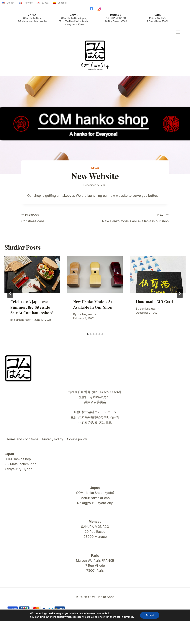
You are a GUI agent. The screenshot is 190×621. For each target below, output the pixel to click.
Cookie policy (77, 439)
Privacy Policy (52, 439)
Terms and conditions (22, 439)
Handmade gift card (154, 301)
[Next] (180, 293)
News (95, 168)
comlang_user (22, 319)
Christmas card (32, 218)
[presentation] (32, 274)
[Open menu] (180, 32)
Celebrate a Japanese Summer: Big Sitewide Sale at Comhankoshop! (31, 307)
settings (128, 617)
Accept (150, 615)
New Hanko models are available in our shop (135, 218)
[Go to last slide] (10, 293)
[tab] (88, 334)
